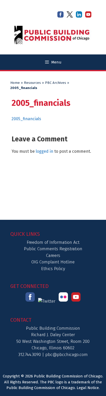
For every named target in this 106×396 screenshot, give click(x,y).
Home (15, 83)
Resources (32, 83)
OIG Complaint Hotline (53, 262)
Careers (53, 255)
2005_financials (26, 118)
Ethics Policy (53, 268)
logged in (44, 151)
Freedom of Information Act (53, 242)
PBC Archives (55, 83)
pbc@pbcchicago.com (66, 354)
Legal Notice (88, 387)
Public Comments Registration (53, 249)
